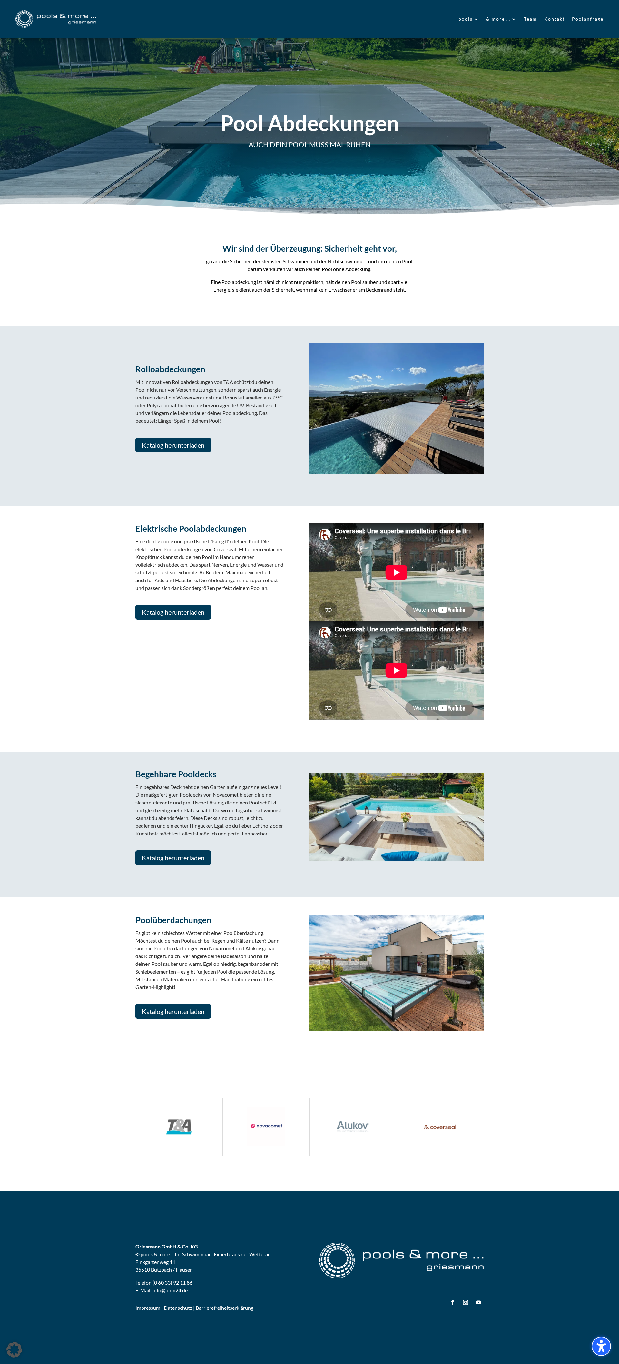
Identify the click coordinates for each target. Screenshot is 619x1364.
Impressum (147, 1308)
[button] (14, 1350)
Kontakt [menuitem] (554, 19)
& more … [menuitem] (498, 19)
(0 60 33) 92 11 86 (172, 1282)
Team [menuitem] (530, 19)
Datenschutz (178, 1308)
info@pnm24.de (170, 1290)
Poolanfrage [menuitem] (588, 19)
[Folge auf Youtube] (478, 1302)
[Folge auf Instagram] (465, 1302)
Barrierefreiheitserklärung (224, 1308)
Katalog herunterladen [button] (173, 445)
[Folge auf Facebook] (452, 1302)
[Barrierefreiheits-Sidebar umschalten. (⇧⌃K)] (601, 1346)
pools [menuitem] (465, 19)
